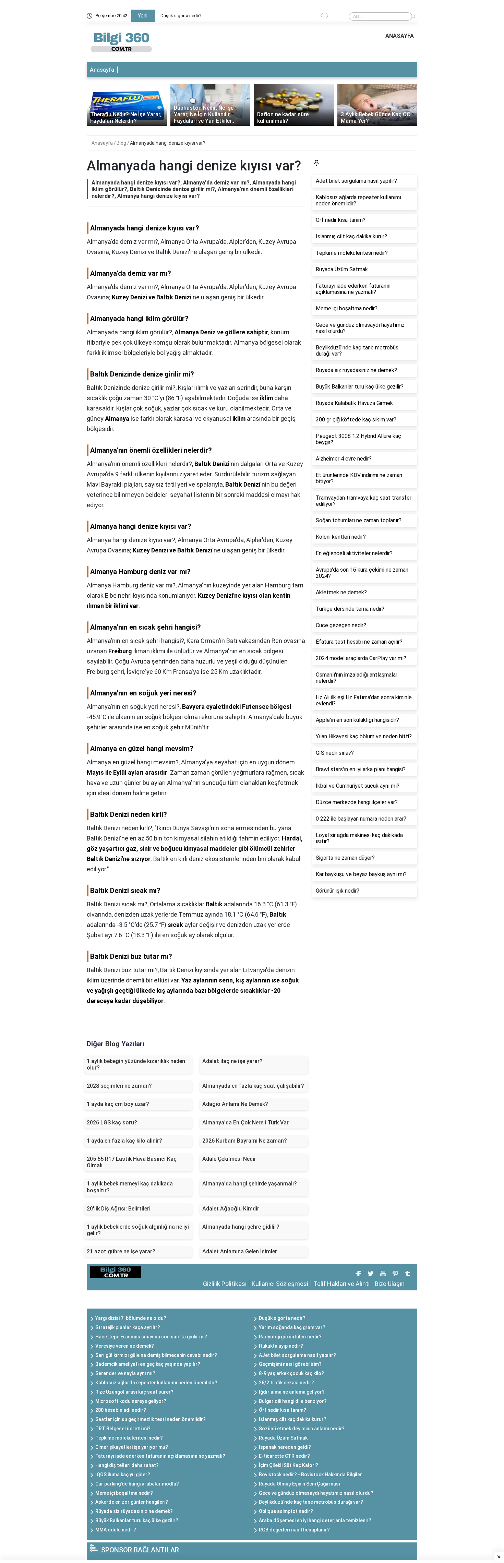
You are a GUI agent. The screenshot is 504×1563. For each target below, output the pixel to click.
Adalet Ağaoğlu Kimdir (230, 1208)
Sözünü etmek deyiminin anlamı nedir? (302, 1428)
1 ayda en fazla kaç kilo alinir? (124, 1140)
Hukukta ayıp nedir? (281, 1346)
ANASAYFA (399, 36)
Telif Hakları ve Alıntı (341, 1283)
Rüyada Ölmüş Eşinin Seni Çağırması (299, 1484)
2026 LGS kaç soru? (112, 1122)
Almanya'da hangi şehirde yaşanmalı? (249, 1183)
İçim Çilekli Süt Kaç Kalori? (288, 1465)
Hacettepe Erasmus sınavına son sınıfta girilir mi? (151, 1336)
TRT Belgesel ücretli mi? (123, 1428)
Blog (122, 143)
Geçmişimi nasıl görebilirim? (290, 1364)
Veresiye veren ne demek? (124, 1346)
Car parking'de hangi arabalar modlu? (137, 1484)
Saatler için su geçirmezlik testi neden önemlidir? (150, 1419)
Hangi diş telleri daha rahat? (127, 1465)
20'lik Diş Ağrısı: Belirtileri (119, 1208)
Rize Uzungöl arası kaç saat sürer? (134, 1392)
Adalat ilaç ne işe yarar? (232, 1061)
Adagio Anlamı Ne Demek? (235, 1104)
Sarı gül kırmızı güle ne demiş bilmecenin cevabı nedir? (156, 1355)
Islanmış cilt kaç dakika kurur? (292, 1419)
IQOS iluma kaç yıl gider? (122, 1474)
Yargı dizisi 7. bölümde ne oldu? (130, 1318)
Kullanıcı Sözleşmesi (280, 1283)
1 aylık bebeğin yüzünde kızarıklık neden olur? (136, 1064)
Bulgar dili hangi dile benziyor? (293, 1401)
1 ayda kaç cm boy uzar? (118, 1104)
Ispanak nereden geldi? (285, 1447)
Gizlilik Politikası (225, 1283)
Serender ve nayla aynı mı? (125, 1373)
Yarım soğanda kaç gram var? (292, 1327)
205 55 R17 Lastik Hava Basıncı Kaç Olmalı (132, 1162)
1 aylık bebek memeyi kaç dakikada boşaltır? (130, 1186)
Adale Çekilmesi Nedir (229, 1159)
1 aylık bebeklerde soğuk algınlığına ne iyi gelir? (138, 1230)
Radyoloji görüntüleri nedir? (290, 1336)
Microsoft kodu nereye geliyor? (130, 1401)
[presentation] (321, 17)
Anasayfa (102, 70)
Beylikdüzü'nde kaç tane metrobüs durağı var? (311, 1502)
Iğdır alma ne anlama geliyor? (292, 1392)
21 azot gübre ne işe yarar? (121, 1251)
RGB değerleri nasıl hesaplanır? (294, 1529)
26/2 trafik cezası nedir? (286, 1382)
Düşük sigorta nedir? (181, 15)
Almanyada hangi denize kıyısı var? (167, 143)
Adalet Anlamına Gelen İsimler (239, 1251)
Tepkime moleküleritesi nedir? (129, 1438)
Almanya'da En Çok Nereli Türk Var (245, 1122)
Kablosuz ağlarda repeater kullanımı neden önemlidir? (156, 1382)
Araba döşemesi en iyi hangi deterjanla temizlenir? (315, 1520)
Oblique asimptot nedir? (286, 1511)
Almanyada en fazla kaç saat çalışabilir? (253, 1086)
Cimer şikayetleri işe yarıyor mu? (131, 1447)
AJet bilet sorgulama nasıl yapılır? (297, 1355)
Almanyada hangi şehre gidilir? (240, 1227)
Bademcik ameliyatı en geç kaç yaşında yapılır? (147, 1364)
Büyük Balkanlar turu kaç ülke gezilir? (136, 1520)
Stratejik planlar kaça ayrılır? (127, 1327)
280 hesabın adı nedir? (120, 1410)
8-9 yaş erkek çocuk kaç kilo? (291, 1373)
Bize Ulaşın (390, 1283)
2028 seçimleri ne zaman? (119, 1086)
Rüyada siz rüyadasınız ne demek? (134, 1511)
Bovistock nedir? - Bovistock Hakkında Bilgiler (310, 1474)
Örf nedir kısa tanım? (282, 1410)
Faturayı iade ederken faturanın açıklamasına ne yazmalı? (160, 1456)
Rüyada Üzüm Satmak (283, 1438)
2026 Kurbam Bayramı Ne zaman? (244, 1140)
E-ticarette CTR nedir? (284, 1456)
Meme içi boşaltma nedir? (124, 1493)
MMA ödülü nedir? (115, 1529)
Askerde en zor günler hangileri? (131, 1502)
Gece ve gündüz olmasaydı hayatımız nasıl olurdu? (316, 1493)
